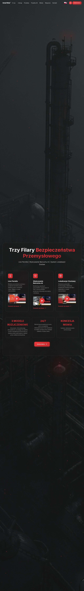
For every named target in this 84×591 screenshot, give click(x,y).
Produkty (26, 3)
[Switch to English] (65, 2)
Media (41, 3)
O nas (13, 3)
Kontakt (54, 3)
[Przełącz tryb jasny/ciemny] (70, 2)
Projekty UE (34, 3)
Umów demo (77, 2)
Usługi (20, 3)
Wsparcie (48, 3)
